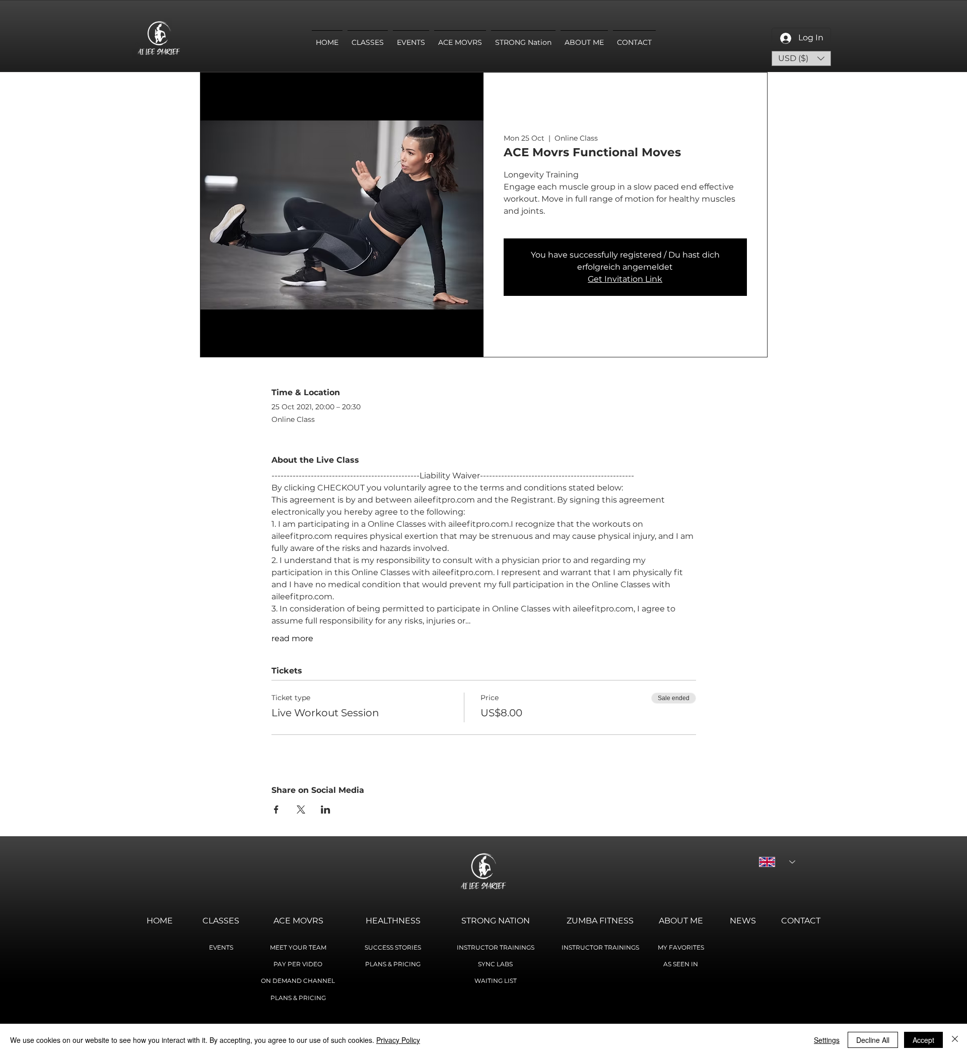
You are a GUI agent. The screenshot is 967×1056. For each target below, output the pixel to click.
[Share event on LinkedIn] (325, 809)
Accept (923, 1040)
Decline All (872, 1040)
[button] (801, 58)
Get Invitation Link (625, 279)
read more (292, 638)
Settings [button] (827, 1040)
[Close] (955, 1040)
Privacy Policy (398, 1040)
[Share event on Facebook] (276, 809)
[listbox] (801, 58)
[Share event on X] (301, 809)
